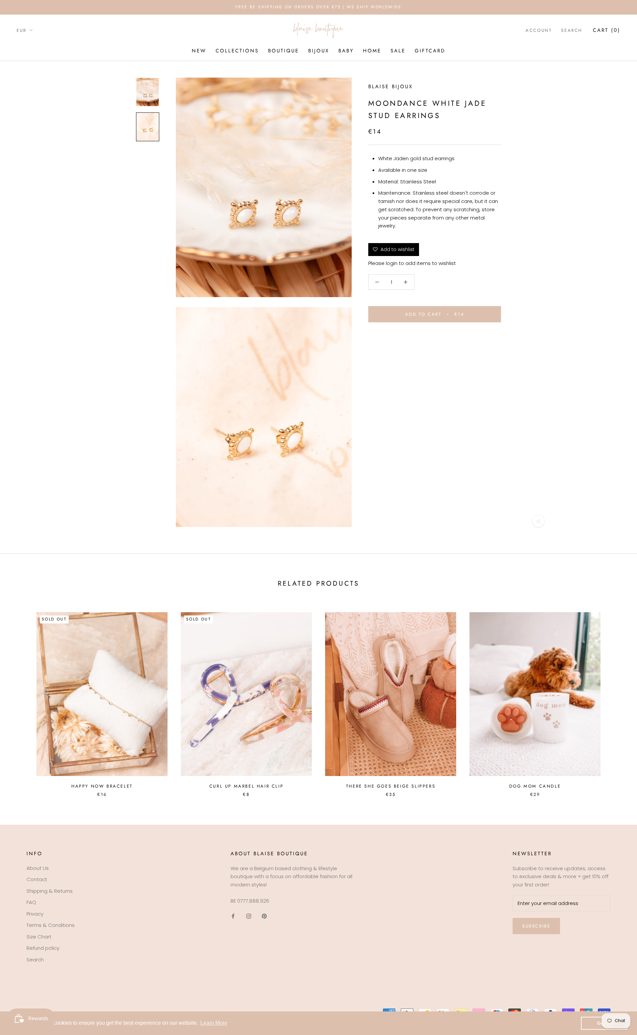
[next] (616, 697)
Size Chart (39, 936)
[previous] (20, 697)
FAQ (31, 902)
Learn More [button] (213, 1023)
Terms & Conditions (51, 925)
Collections (237, 50)
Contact (37, 879)
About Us (38, 868)
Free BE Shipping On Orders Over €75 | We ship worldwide (318, 7)
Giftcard (430, 50)
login (391, 263)
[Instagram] (248, 916)
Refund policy (43, 947)
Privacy (35, 913)
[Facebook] (233, 916)
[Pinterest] (264, 916)
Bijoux (318, 50)
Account (539, 30)
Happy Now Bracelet (102, 786)
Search (571, 30)
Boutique (283, 50)
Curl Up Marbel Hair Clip (246, 786)
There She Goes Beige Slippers (390, 786)
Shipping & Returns (50, 890)
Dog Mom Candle (535, 786)
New (199, 50)
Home (372, 50)
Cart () (606, 29)
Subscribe (536, 926)
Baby (346, 50)
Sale (397, 50)
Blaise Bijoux (390, 86)
